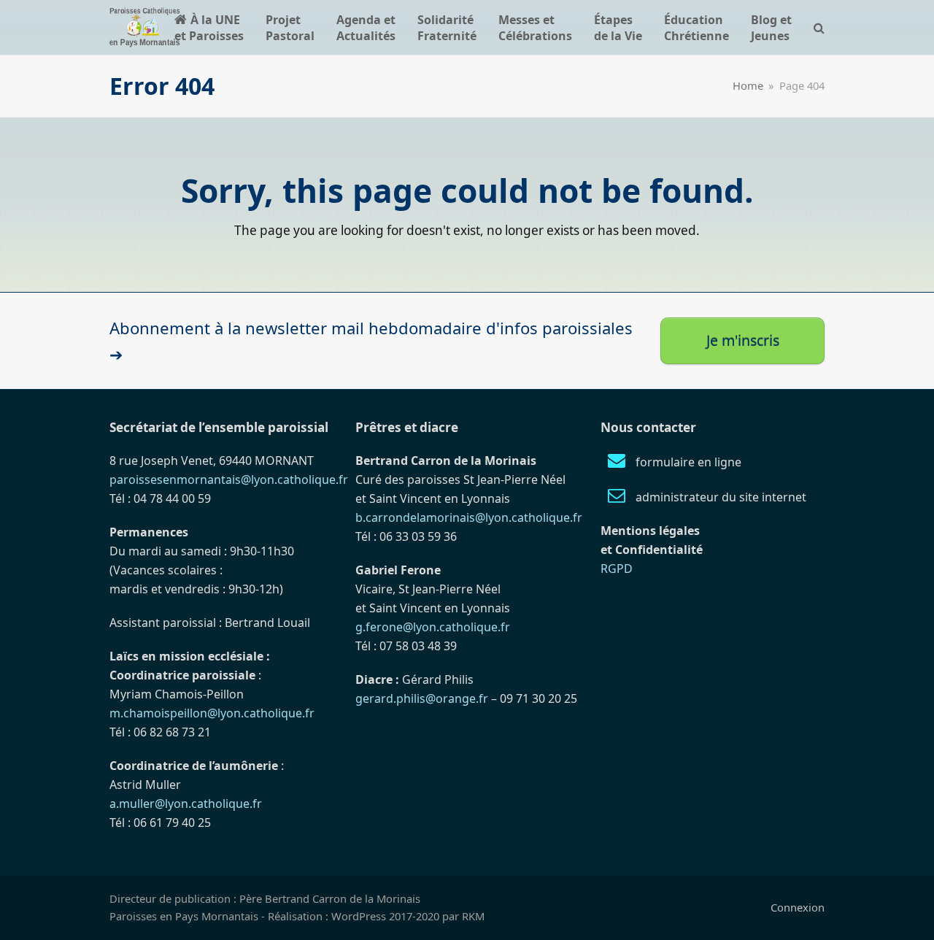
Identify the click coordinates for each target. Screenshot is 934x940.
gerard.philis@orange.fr (421, 698)
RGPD (617, 568)
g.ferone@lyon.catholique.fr (432, 627)
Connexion (798, 907)
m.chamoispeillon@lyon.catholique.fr (211, 713)
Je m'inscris (742, 340)
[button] (819, 27)
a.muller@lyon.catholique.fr (185, 803)
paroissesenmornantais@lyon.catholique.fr (228, 479)
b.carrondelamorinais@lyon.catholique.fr (468, 517)
